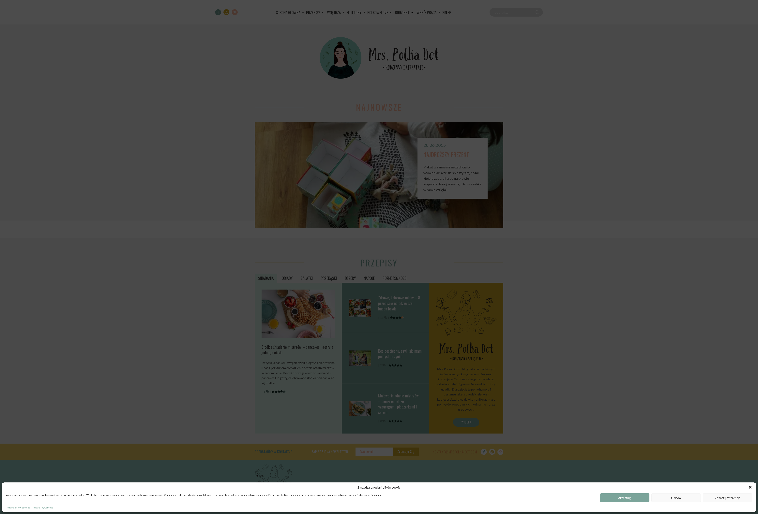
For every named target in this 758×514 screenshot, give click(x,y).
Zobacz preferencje (727, 498)
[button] (750, 487)
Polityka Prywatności (42, 507)
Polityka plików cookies (18, 507)
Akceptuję (624, 498)
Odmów (676, 498)
